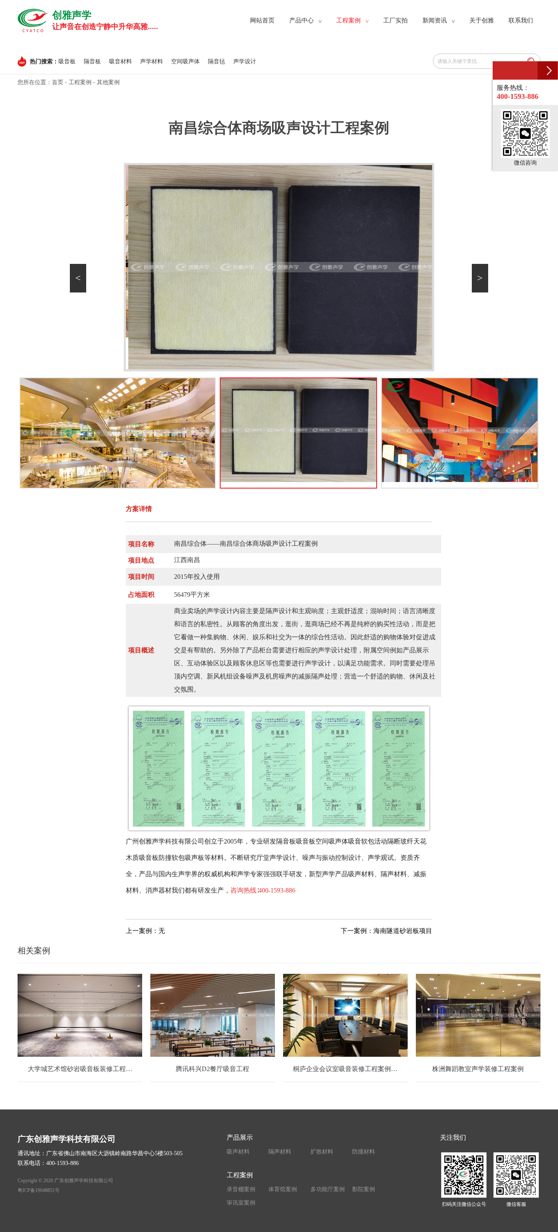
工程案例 (80, 82)
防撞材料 (363, 1152)
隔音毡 (216, 61)
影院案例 (363, 1189)
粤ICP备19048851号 (39, 1190)
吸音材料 (120, 61)
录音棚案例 (241, 1189)
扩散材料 (321, 1152)
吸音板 (67, 61)
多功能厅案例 (327, 1189)
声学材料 (151, 61)
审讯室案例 (241, 1203)
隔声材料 (279, 1152)
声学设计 (244, 61)
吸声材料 (238, 1152)
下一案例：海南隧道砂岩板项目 (386, 930)
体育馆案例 (282, 1189)
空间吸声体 (185, 61)
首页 (57, 82)
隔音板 (92, 61)
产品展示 (240, 1137)
